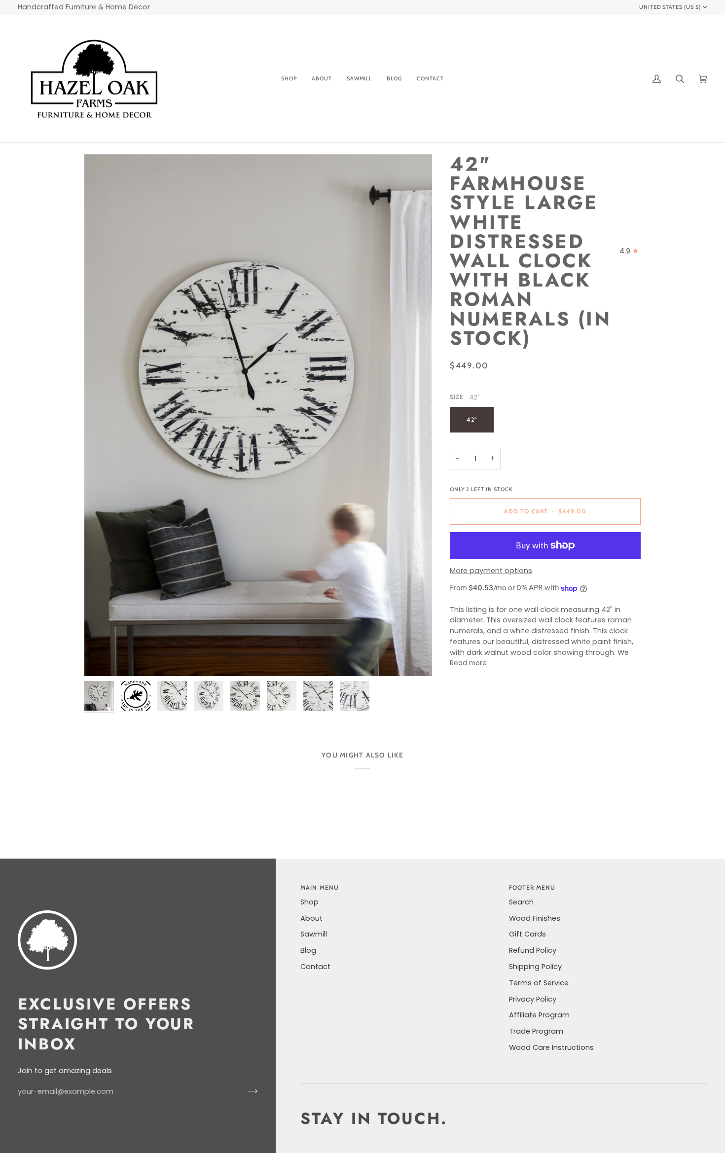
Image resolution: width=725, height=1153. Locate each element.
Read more (468, 663)
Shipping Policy (535, 967)
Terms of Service (539, 983)
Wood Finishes (534, 918)
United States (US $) (670, 6)
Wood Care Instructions (551, 1047)
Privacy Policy (532, 999)
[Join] (245, 1091)
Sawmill (313, 934)
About (311, 918)
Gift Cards (527, 934)
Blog (308, 950)
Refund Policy (532, 950)
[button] (289, 79)
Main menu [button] (319, 887)
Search (521, 902)
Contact (315, 967)
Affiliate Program (539, 1015)
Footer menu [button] (532, 887)
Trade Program (536, 1031)
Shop (309, 902)
